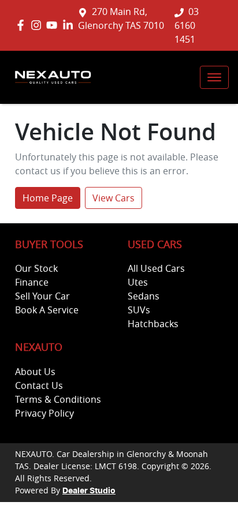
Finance (32, 282)
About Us (35, 371)
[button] (214, 77)
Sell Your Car (42, 296)
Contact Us (39, 385)
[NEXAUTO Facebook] (23, 25)
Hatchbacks (153, 323)
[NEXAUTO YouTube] (54, 25)
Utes (138, 282)
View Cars (113, 198)
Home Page (48, 198)
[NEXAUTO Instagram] (38, 25)
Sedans (143, 296)
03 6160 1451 (186, 25)
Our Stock (36, 268)
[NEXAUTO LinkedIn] (70, 25)
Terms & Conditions (58, 399)
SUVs (139, 310)
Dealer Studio (89, 491)
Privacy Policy (44, 413)
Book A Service (47, 310)
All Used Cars (156, 268)
